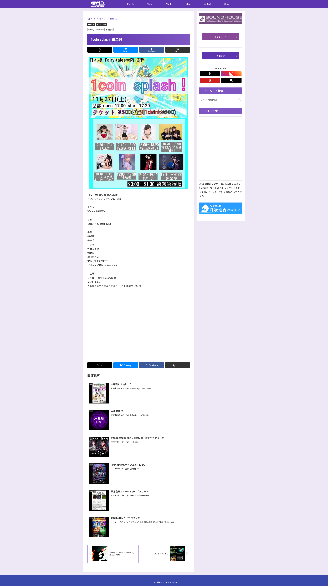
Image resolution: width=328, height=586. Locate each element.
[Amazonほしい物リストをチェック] (231, 80)
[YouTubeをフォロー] (210, 80)
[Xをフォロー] (210, 73)
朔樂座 (110, 30)
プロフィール (220, 36)
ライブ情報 (102, 24)
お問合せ (221, 55)
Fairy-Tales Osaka (97, 30)
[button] (177, 50)
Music (92, 24)
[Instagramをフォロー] (231, 73)
